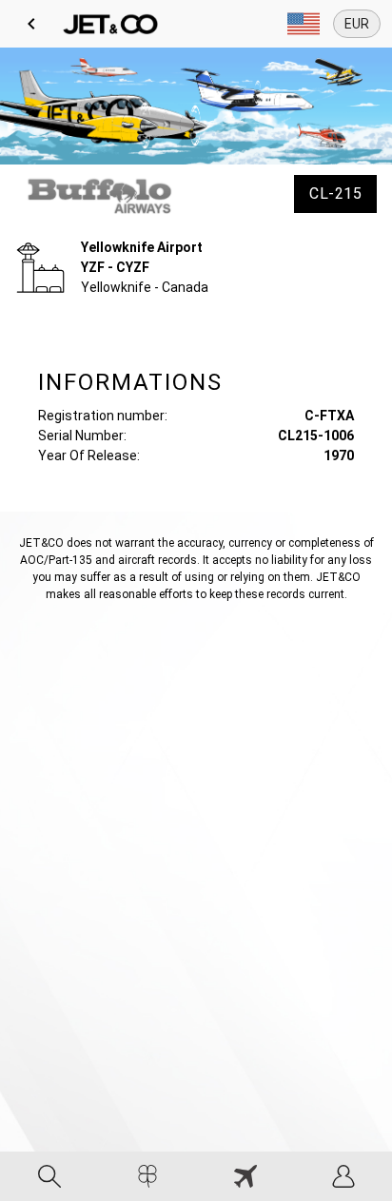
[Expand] (303, 24)
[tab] (49, 1176)
